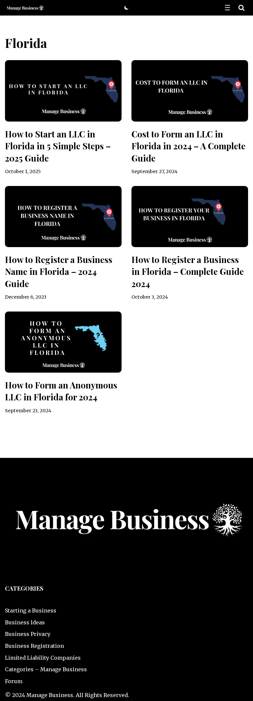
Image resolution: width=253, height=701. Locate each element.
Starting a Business (30, 610)
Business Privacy (27, 634)
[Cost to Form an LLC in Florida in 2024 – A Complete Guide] (189, 90)
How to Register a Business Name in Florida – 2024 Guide (58, 271)
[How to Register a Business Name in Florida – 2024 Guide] (63, 216)
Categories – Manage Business (46, 669)
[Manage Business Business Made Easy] (24, 8)
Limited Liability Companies (43, 657)
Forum (13, 681)
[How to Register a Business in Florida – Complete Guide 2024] (189, 216)
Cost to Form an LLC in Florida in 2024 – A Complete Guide (188, 146)
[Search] (241, 7)
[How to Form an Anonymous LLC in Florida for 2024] (63, 342)
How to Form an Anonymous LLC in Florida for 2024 (61, 391)
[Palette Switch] (126, 7)
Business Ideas (25, 622)
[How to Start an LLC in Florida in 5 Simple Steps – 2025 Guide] (63, 90)
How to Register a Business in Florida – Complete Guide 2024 (187, 271)
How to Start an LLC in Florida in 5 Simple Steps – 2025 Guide (58, 146)
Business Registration (34, 646)
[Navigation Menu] (227, 8)
